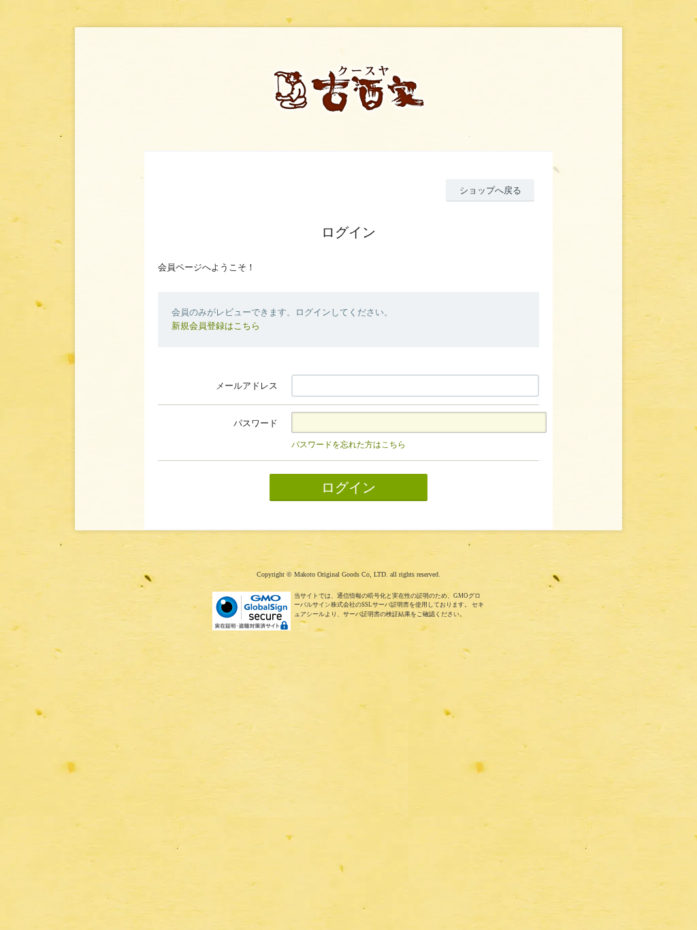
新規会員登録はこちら (216, 326)
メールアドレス (247, 386)
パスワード (255, 423)
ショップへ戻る (490, 190)
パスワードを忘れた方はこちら (348, 444)
